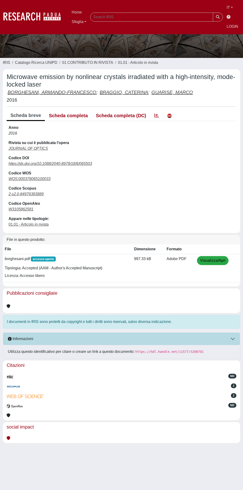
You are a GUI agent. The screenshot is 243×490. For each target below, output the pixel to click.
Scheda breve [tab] (25, 115)
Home (77, 12)
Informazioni (22, 339)
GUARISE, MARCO (172, 92)
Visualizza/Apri (212, 260)
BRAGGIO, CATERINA (124, 92)
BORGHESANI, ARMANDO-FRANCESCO (52, 92)
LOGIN (232, 26)
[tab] (156, 116)
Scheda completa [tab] (68, 115)
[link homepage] (34, 17)
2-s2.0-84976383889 (26, 194)
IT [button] (228, 7)
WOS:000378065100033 (30, 179)
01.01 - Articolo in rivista (138, 63)
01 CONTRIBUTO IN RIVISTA (87, 63)
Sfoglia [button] (78, 22)
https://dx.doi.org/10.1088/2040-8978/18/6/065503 (50, 164)
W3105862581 (21, 209)
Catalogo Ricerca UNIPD (36, 63)
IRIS (6, 63)
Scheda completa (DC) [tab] (121, 115)
